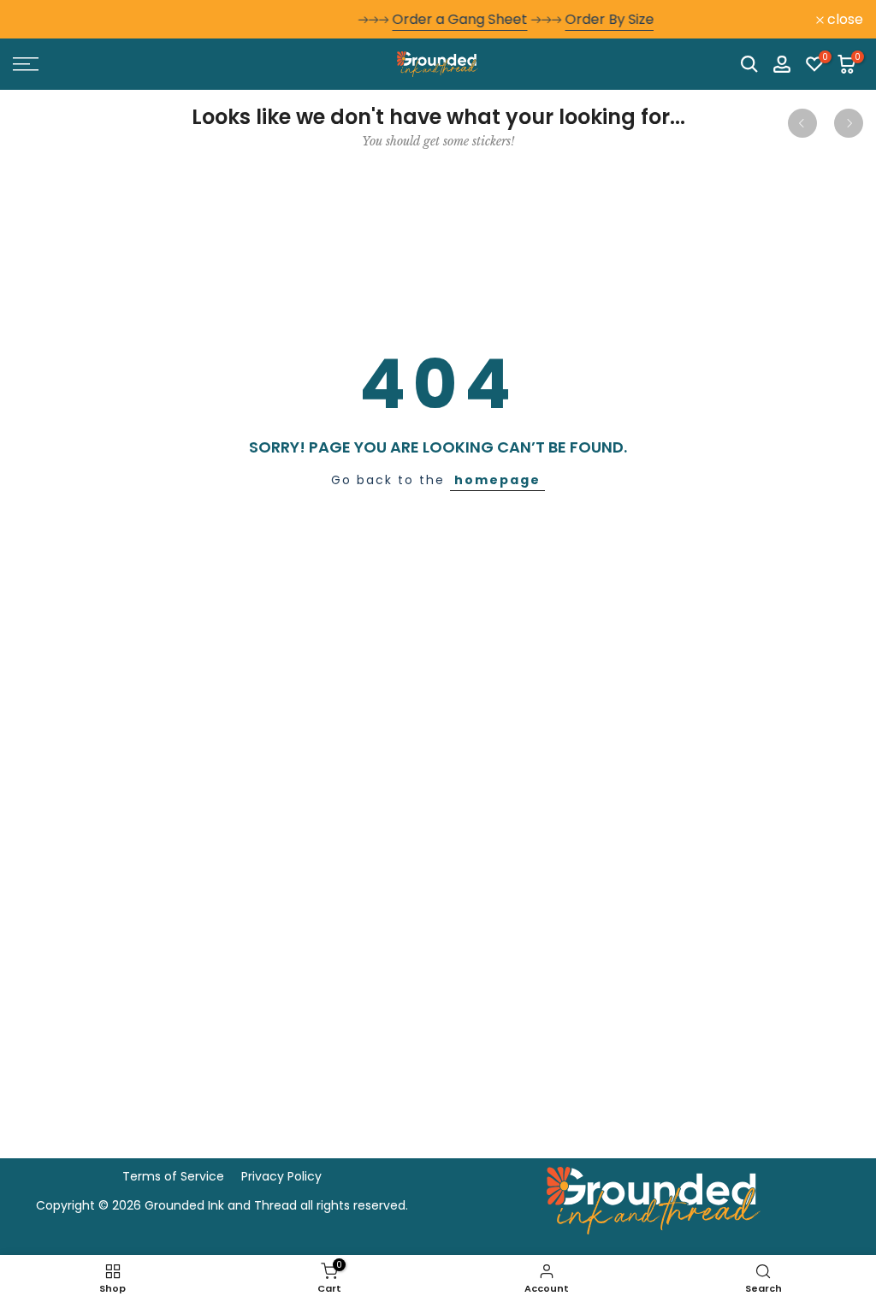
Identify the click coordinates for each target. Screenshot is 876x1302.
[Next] (848, 123)
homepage (497, 479)
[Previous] (802, 123)
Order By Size (547, 19)
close (40, 20)
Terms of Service (173, 1176)
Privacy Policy (281, 1176)
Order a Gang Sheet (397, 19)
